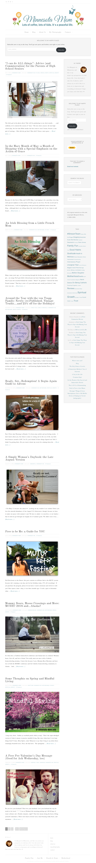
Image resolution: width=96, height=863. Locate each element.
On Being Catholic (79, 282)
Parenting (69, 285)
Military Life (74, 270)
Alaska (82, 234)
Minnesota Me (31, 72)
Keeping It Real (35, 762)
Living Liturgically (43, 307)
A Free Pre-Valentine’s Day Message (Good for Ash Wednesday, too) (28, 757)
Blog (77, 363)
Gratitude (30, 685)
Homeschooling (32, 610)
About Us (52, 844)
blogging (76, 237)
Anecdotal (33, 463)
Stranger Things (78, 297)
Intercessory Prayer (73, 262)
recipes (79, 285)
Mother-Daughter (78, 273)
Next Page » (23, 828)
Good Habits (75, 249)
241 (17, 828)
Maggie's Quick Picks (73, 267)
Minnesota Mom (48, 16)
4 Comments (13, 764)
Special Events (45, 72)
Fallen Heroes (82, 242)
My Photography (55, 847)
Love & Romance (82, 265)
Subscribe (61, 50)
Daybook (80, 239)
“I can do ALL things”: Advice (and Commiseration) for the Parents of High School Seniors (30, 66)
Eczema (76, 242)
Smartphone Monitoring (72, 292)
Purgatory (74, 285)
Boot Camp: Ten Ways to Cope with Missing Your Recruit (77, 325)
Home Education (78, 257)
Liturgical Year (73, 265)
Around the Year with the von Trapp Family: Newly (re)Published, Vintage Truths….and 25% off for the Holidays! (30, 301)
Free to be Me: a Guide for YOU (25, 531)
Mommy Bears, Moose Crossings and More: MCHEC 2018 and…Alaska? (32, 604)
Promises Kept (77, 377)
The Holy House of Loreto (77, 366)
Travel (72, 301)
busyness (83, 237)
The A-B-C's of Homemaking (77, 385)
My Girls (37, 72)
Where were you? (77, 360)
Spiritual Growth (54, 72)
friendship (80, 246)
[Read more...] (15, 211)
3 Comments (25, 309)
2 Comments (9, 74)
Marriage (42, 762)
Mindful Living (80, 270)
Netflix (81, 276)
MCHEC (69, 270)
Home (51, 838)
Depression (70, 242)
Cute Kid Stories (72, 240)
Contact (52, 850)
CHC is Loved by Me (81, 329)
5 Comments (53, 229)
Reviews (70, 288)
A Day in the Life (77, 374)
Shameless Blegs (78, 288)
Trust (76, 300)
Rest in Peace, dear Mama (77, 388)
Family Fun (34, 307)
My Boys (47, 229)
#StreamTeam (74, 233)
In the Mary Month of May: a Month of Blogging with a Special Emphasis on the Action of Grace (31, 149)
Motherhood (40, 229)
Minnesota (69, 273)
